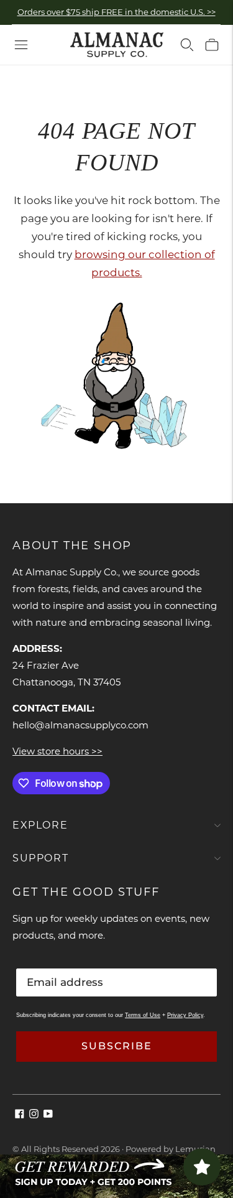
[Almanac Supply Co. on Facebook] (19, 1115)
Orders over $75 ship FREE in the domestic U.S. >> (116, 11)
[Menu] (21, 44)
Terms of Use (142, 1015)
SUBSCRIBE (116, 1046)
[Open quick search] (187, 44)
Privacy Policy (185, 1015)
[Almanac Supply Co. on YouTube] (48, 1115)
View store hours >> (57, 751)
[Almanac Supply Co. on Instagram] (34, 1115)
